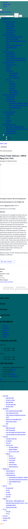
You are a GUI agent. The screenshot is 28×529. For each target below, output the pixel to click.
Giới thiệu (5, 326)
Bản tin (5, 336)
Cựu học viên (9, 71)
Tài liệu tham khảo (10, 101)
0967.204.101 (14, 376)
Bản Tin (9, 112)
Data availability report (15, 107)
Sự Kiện (8, 118)
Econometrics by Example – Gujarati (18, 103)
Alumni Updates (13, 75)
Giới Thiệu (9, 22)
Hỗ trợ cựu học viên (14, 77)
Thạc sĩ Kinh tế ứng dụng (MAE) (14, 37)
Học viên (5, 332)
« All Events (3, 147)
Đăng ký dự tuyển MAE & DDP (14, 45)
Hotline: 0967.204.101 (5, 12)
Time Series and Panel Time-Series (18, 105)
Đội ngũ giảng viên (11, 30)
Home (1, 143)
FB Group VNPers (13, 73)
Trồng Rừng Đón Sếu (11, 133)
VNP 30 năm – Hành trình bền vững (15, 127)
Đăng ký (8, 79)
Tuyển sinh (5, 328)
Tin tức (8, 116)
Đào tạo (5, 330)
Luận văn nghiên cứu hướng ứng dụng (15, 60)
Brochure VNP (6, 4)
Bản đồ (13, 369)
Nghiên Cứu (10, 94)
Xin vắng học (12, 84)
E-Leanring (9, 67)
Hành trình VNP (10, 24)
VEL (10, 109)
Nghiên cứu (6, 334)
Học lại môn (12, 86)
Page (5, 143)
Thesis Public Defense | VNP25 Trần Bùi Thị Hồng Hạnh (21, 288)
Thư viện (5, 2)
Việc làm (8, 122)
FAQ (7, 49)
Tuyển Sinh (9, 34)
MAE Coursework (10, 54)
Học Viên (8, 62)
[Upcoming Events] (5, 18)
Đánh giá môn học (13, 92)
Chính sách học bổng (11, 47)
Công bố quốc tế (10, 97)
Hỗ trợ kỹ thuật (13, 90)
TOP (1, 379)
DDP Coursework (10, 56)
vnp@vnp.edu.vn (11, 374)
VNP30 (9, 124)
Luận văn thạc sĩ (10, 99)
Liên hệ (5, 6)
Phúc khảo (11, 88)
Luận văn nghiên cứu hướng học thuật (15, 58)
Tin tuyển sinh (9, 114)
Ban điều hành (9, 28)
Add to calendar (8, 261)
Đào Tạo (8, 52)
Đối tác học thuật (10, 26)
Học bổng (8, 120)
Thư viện (8, 69)
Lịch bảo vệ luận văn (11, 64)
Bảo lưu (11, 82)
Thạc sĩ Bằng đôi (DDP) (12, 39)
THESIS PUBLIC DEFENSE (6, 282)
